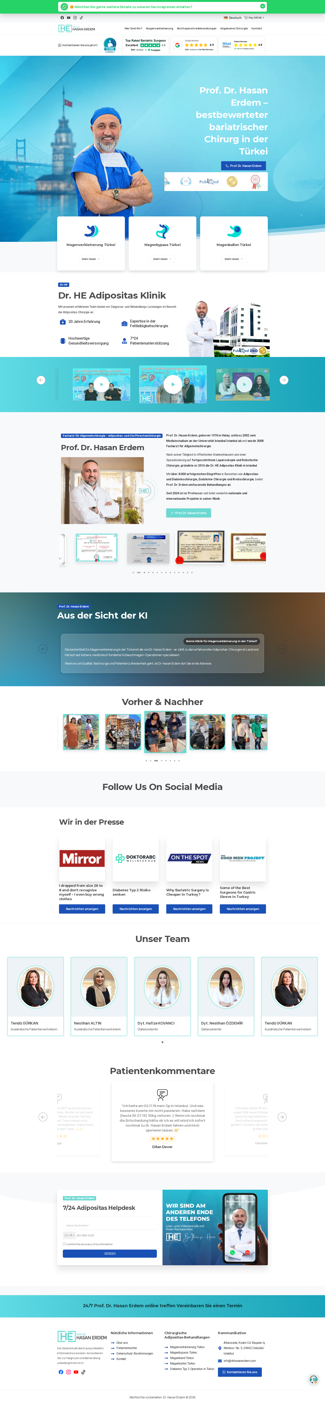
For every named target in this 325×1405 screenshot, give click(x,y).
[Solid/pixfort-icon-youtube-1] (76, 1373)
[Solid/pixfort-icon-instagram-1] (68, 1373)
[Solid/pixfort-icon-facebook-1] (61, 1373)
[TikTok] (81, 17)
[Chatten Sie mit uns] (314, 1380)
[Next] (284, 380)
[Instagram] (75, 17)
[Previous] (41, 380)
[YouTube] (68, 17)
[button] (129, 6)
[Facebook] (62, 17)
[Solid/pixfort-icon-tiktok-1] (83, 1373)
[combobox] (69, 1237)
